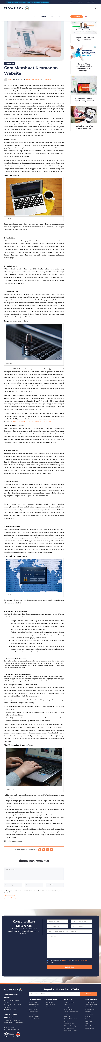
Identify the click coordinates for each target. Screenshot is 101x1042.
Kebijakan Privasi (81, 960)
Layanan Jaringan (34, 1009)
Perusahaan (64, 16)
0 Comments (47, 79)
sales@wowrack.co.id (12, 1029)
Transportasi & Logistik (70, 1030)
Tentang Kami (89, 1002)
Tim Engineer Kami (91, 1004)
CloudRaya (49, 1002)
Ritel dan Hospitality (70, 1026)
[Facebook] (39, 849)
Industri (52, 16)
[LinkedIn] (43, 849)
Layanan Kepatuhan (34, 1018)
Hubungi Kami (77, 16)
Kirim (10, 897)
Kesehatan (67, 1016)
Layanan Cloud (33, 1002)
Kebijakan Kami (89, 1009)
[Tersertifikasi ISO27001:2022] (9, 1034)
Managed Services (34, 1004)
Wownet (48, 1007)
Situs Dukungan (90, 1026)
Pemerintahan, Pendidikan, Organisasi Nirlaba (71, 1012)
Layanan (43, 16)
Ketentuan (66, 960)
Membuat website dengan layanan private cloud (32, 421)
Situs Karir (88, 1023)
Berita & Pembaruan (32, 79)
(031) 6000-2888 (11, 1009)
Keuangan (67, 1007)
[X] (47, 849)
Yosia (9, 79)
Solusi (34, 16)
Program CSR (89, 1007)
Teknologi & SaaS (69, 1028)
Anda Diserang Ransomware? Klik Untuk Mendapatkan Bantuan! (27, 2)
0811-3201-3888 (10, 1027)
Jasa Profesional (69, 1023)
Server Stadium (50, 1004)
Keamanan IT (32, 1007)
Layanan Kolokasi (34, 1016)
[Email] (51, 849)
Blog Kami (88, 1011)
